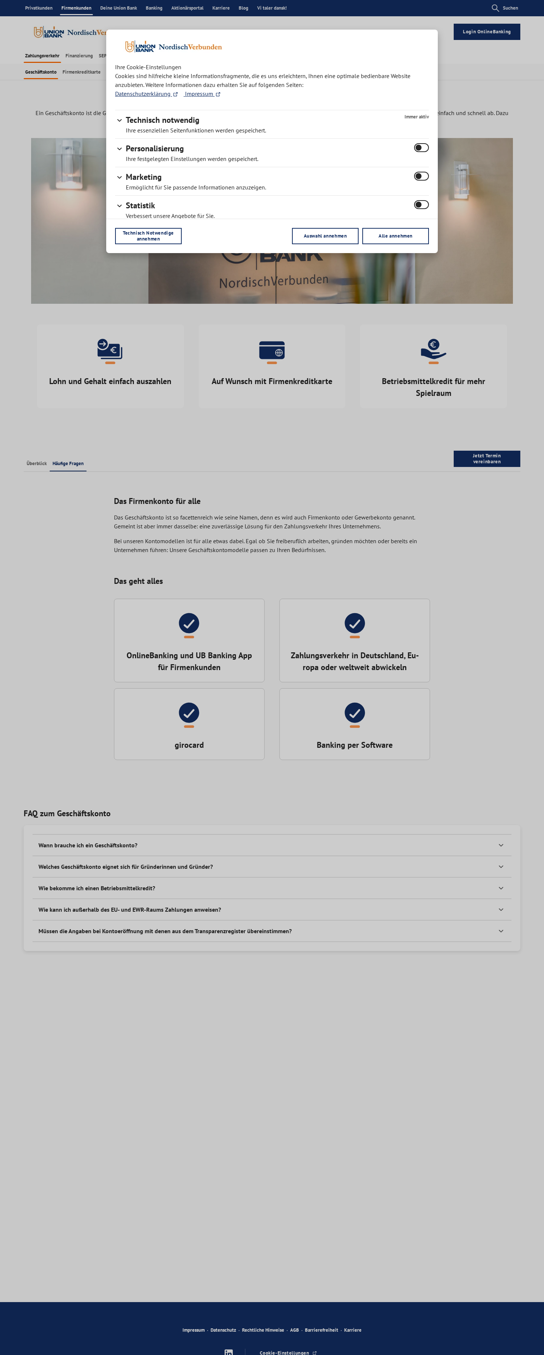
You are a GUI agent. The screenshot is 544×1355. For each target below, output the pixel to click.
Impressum (199, 93)
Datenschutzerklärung (143, 93)
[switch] (421, 147)
